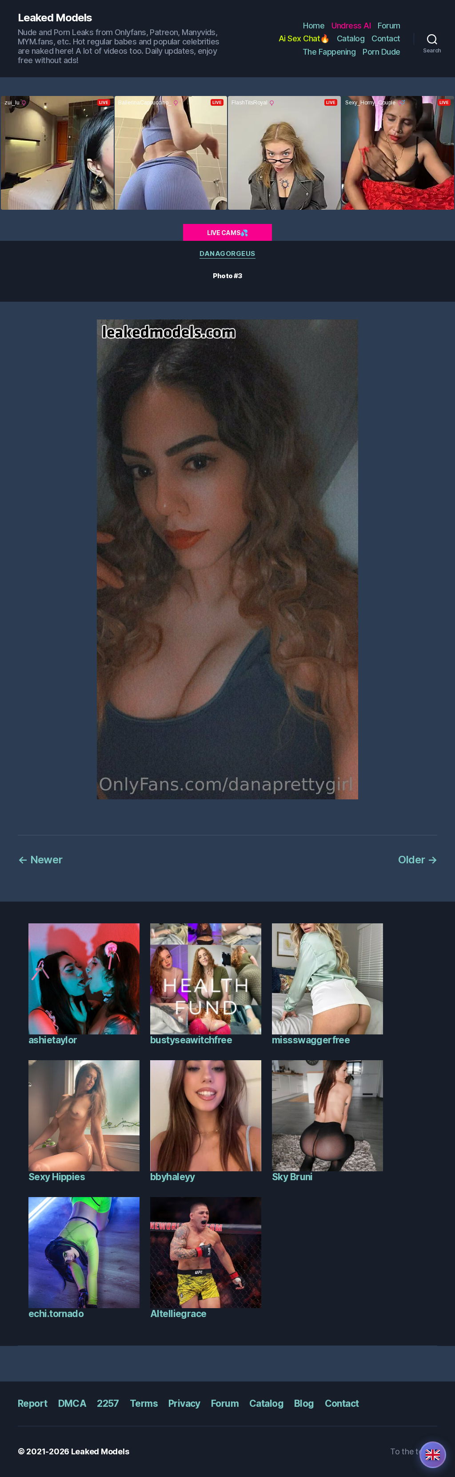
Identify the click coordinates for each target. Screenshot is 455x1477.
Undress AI (351, 25)
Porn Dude (381, 51)
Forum (389, 25)
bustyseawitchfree (191, 1040)
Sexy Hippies (56, 1176)
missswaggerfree (311, 1040)
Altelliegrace (178, 1313)
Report (33, 1403)
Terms (144, 1403)
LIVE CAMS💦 (227, 232)
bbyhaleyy (172, 1176)
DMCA (72, 1403)
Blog (304, 1403)
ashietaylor (52, 1040)
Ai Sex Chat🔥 (304, 38)
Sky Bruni (292, 1176)
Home (313, 25)
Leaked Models (55, 17)
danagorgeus (227, 254)
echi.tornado (56, 1313)
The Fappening (329, 51)
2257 (108, 1403)
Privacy (184, 1403)
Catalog (351, 38)
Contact (385, 38)
